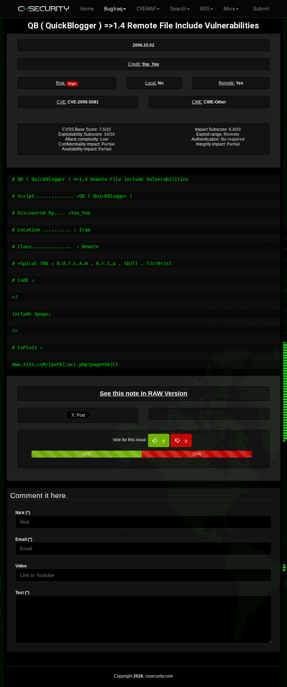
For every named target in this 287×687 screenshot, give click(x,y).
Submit (261, 9)
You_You (150, 64)
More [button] (229, 9)
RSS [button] (205, 9)
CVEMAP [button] (146, 9)
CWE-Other (215, 102)
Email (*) (23, 539)
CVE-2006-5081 (83, 102)
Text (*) (22, 592)
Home (87, 9)
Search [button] (178, 9)
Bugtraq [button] (113, 9)
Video (21, 566)
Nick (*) (22, 512)
